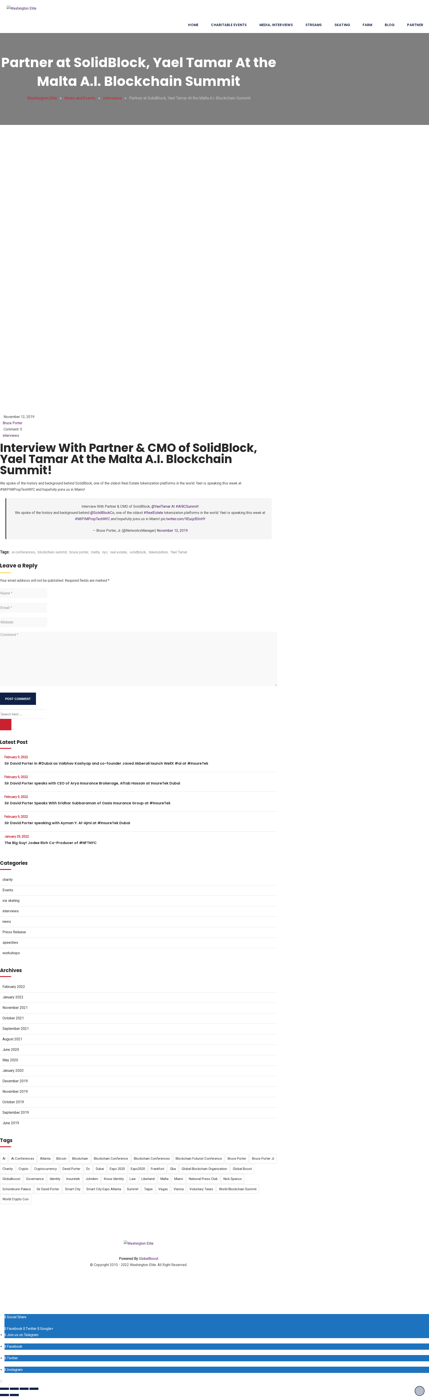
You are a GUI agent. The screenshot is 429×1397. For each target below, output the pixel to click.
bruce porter (78, 552)
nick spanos (232, 1179)
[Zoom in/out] (33, 1389)
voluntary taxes (201, 1189)
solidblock (138, 552)
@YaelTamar (160, 506)
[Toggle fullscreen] (24, 1389)
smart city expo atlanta (103, 1189)
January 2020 (12, 1070)
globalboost (11, 1179)
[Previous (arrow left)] (4, 1395)
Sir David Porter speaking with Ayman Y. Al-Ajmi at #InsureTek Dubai (67, 823)
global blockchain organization (204, 1169)
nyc (104, 552)
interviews (11, 435)
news (6, 921)
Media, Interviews (276, 25)
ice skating (10, 900)
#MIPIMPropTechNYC (92, 519)
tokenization (158, 552)
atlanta (45, 1159)
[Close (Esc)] (4, 1389)
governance (35, 1179)
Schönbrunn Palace (16, 1189)
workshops (11, 953)
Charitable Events (229, 25)
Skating (342, 25)
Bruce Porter (12, 423)
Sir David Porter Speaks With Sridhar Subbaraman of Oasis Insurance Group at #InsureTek (87, 803)
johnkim (92, 1179)
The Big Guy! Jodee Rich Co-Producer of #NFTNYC (50, 842)
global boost (242, 1169)
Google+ (46, 1329)
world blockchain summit (238, 1189)
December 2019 (15, 1081)
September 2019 (15, 1112)
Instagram (14, 1370)
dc (88, 1169)
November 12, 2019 (172, 530)
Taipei (148, 1189)
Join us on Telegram (22, 1335)
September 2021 (15, 1029)
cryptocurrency (45, 1169)
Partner (415, 25)
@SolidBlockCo (102, 513)
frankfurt (157, 1169)
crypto (23, 1169)
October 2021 (13, 1018)
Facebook (14, 1329)
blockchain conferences (152, 1159)
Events (7, 890)
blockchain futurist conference (199, 1159)
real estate (118, 552)
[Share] (14, 1389)
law (133, 1179)
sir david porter (48, 1189)
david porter (71, 1169)
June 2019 (10, 1123)
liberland (148, 1179)
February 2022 (13, 987)
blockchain (80, 1159)
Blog (390, 25)
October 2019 (13, 1102)
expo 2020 (117, 1169)
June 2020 (10, 1049)
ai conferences (23, 552)
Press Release (14, 932)
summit (132, 1189)
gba (173, 1169)
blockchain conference (111, 1159)
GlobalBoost (148, 1258)
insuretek (73, 1179)
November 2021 (15, 1008)
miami (178, 1179)
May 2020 (10, 1060)
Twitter (31, 1329)
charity (7, 880)
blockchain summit (52, 552)
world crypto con (15, 1199)
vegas (163, 1189)
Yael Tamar (178, 552)
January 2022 (12, 997)
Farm (367, 25)
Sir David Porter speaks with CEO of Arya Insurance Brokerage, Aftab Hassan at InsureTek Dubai (92, 783)
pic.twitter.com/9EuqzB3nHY (183, 519)
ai (3, 1159)
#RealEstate (153, 513)
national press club (203, 1179)
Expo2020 (138, 1169)
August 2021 (12, 1039)
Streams (313, 25)
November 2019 (15, 1091)
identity (55, 1179)
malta (95, 552)
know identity (114, 1179)
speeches (10, 942)
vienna (179, 1189)
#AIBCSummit (187, 506)
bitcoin (61, 1159)
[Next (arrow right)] (14, 1395)
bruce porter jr (263, 1159)
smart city (72, 1189)
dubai (100, 1169)
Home (193, 25)
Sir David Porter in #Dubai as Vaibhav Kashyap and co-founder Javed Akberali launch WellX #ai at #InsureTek (106, 763)
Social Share (16, 1317)
